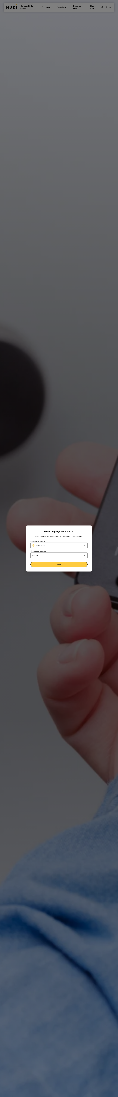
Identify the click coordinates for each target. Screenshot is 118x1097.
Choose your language (38, 551)
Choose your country (37, 541)
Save (59, 564)
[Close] (90, 527)
